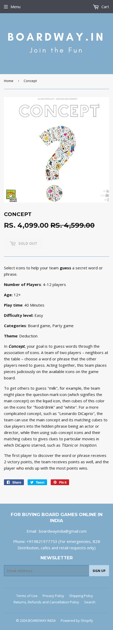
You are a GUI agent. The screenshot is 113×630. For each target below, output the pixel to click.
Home (8, 80)
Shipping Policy (81, 595)
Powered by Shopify (77, 620)
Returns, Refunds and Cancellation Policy (46, 602)
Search (89, 602)
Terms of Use (27, 595)
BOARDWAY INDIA (42, 620)
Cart (104, 6)
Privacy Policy (53, 595)
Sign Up (99, 571)
